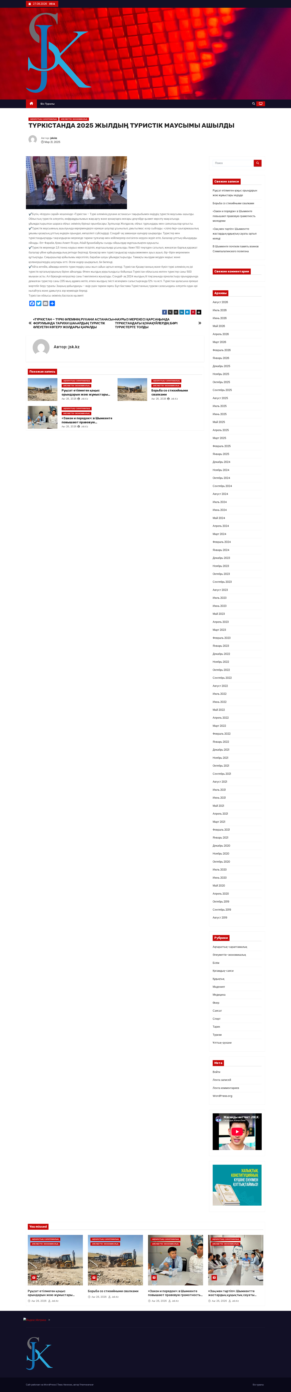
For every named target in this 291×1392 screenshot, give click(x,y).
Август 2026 (220, 302)
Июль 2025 (220, 406)
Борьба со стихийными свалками (233, 203)
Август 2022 (220, 686)
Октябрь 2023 (221, 574)
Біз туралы (48, 103)
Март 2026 (219, 342)
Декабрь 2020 (221, 846)
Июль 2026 (220, 310)
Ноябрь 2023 (221, 566)
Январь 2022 (221, 742)
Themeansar (86, 1384)
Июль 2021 (219, 790)
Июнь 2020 (220, 878)
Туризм (217, 1035)
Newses (67, 1384)
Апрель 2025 (221, 430)
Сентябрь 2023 (222, 582)
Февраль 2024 (222, 542)
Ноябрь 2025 (221, 374)
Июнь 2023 (220, 606)
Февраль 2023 (222, 638)
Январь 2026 (221, 358)
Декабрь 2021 (221, 750)
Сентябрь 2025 (222, 390)
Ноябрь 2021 (220, 758)
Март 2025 (219, 438)
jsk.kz (53, 138)
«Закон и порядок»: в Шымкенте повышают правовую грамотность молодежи (87, 422)
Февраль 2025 (222, 446)
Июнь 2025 (220, 414)
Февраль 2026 (222, 350)
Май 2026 (219, 326)
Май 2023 (219, 614)
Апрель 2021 (220, 814)
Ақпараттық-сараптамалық (43, 119)
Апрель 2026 (221, 334)
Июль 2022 (220, 694)
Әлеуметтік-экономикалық (74, 119)
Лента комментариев (226, 1088)
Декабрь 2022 (221, 654)
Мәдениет (219, 987)
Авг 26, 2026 (69, 398)
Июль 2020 (220, 870)
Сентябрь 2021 (222, 774)
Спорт (216, 1019)
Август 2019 (220, 918)
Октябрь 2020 (221, 862)
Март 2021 (219, 822)
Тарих (216, 1027)
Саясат (217, 1011)
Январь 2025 (221, 454)
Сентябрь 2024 (222, 486)
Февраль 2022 (222, 734)
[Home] (31, 104)
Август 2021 (220, 782)
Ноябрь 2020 (221, 854)
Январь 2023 (221, 646)
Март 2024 (219, 534)
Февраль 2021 (221, 830)
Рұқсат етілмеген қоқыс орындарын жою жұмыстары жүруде (85, 394)
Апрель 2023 (221, 622)
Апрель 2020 (221, 894)
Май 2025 (219, 422)
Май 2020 (219, 886)
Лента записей (222, 1080)
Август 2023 (220, 590)
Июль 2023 (220, 598)
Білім (216, 963)
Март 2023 (219, 630)
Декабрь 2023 (221, 558)
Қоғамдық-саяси (223, 971)
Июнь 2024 (220, 510)
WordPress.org (222, 1096)
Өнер (216, 1003)
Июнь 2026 (220, 318)
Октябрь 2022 (221, 670)
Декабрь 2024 (221, 462)
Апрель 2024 (221, 526)
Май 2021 (218, 806)
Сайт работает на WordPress (41, 1384)
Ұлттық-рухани (222, 1043)
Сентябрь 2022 (222, 678)
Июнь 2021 (219, 798)
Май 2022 (219, 710)
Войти (216, 1072)
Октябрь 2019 (221, 902)
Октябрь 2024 (221, 478)
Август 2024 (220, 494)
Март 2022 (219, 726)
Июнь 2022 (220, 702)
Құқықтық (218, 979)
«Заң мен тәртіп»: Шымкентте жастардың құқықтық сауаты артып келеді (235, 233)
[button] (253, 104)
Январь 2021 (220, 838)
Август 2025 (220, 398)
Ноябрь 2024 (221, 470)
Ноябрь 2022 (221, 662)
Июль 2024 (220, 502)
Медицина (219, 995)
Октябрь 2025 (221, 382)
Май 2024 (219, 518)
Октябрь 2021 (221, 766)
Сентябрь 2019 (222, 910)
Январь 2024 (221, 550)
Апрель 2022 (221, 718)
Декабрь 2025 (221, 366)
